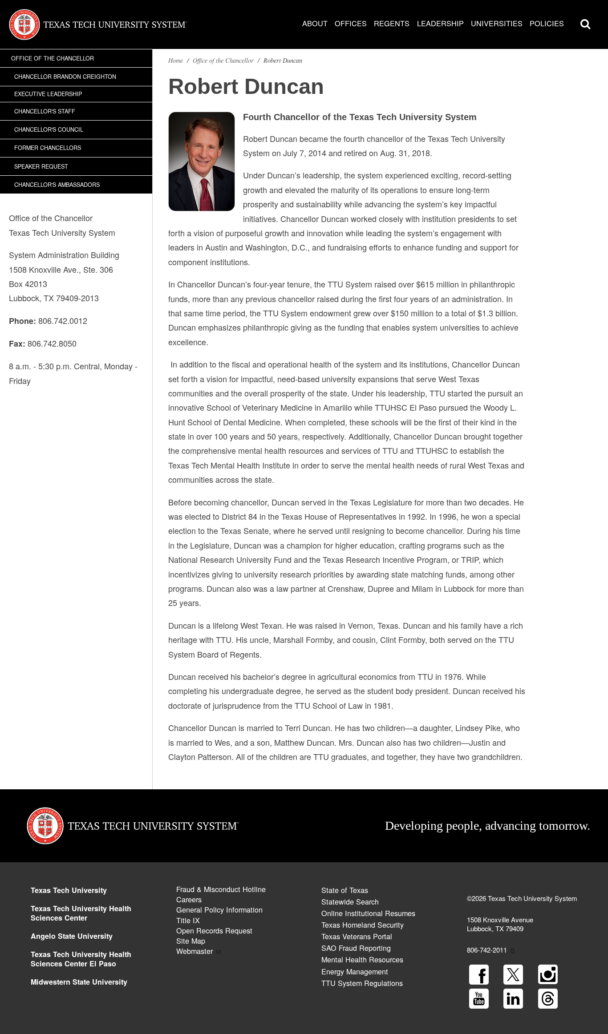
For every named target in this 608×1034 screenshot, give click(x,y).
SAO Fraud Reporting (356, 947)
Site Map (190, 940)
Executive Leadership (48, 94)
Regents (391, 23)
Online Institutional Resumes (368, 913)
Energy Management (354, 971)
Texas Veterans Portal (356, 936)
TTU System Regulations (362, 982)
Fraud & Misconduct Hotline (221, 889)
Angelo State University (72, 936)
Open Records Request (214, 930)
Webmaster (194, 950)
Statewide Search (350, 901)
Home (175, 60)
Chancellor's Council (48, 129)
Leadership (440, 23)
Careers (189, 899)
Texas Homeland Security (362, 924)
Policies (547, 23)
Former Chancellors (47, 148)
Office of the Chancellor (52, 58)
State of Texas (344, 890)
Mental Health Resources (362, 959)
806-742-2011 (487, 949)
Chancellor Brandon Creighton (65, 77)
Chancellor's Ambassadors (57, 185)
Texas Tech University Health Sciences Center (81, 913)
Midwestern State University (79, 982)
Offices (351, 23)
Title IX (188, 920)
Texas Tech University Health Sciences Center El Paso (81, 959)
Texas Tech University (69, 890)
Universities (497, 23)
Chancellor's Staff (44, 111)
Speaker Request (41, 166)
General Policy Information (219, 909)
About (315, 23)
